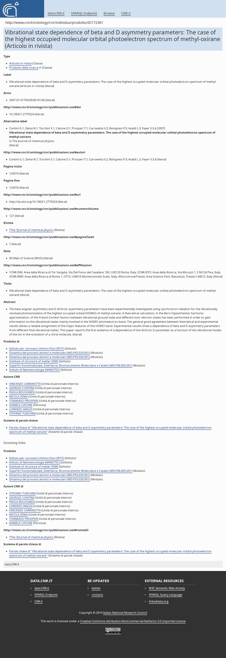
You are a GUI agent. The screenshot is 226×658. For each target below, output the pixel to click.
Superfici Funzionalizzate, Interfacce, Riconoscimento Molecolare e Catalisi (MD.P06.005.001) (70, 365)
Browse (109, 13)
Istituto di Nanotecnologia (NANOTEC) (34, 370)
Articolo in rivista (20, 63)
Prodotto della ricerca (23, 68)
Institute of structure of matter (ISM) (33, 361)
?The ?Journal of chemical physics (31, 230)
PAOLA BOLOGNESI (22, 392)
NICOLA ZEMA (18, 396)
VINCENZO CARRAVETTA (25, 384)
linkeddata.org (158, 601)
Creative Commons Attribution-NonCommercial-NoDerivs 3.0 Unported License (133, 621)
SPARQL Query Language (165, 595)
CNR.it (126, 13)
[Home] (22, 9)
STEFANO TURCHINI (22, 413)
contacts (97, 595)
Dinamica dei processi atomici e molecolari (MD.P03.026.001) (49, 357)
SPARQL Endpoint (84, 13)
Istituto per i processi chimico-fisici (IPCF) (36, 348)
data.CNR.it (56, 13)
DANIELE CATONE (20, 405)
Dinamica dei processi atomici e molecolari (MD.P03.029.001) (49, 353)
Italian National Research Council (125, 613)
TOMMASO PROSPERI (23, 401)
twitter (96, 588)
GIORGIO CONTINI (21, 388)
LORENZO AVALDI (20, 409)
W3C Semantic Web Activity (167, 588)
